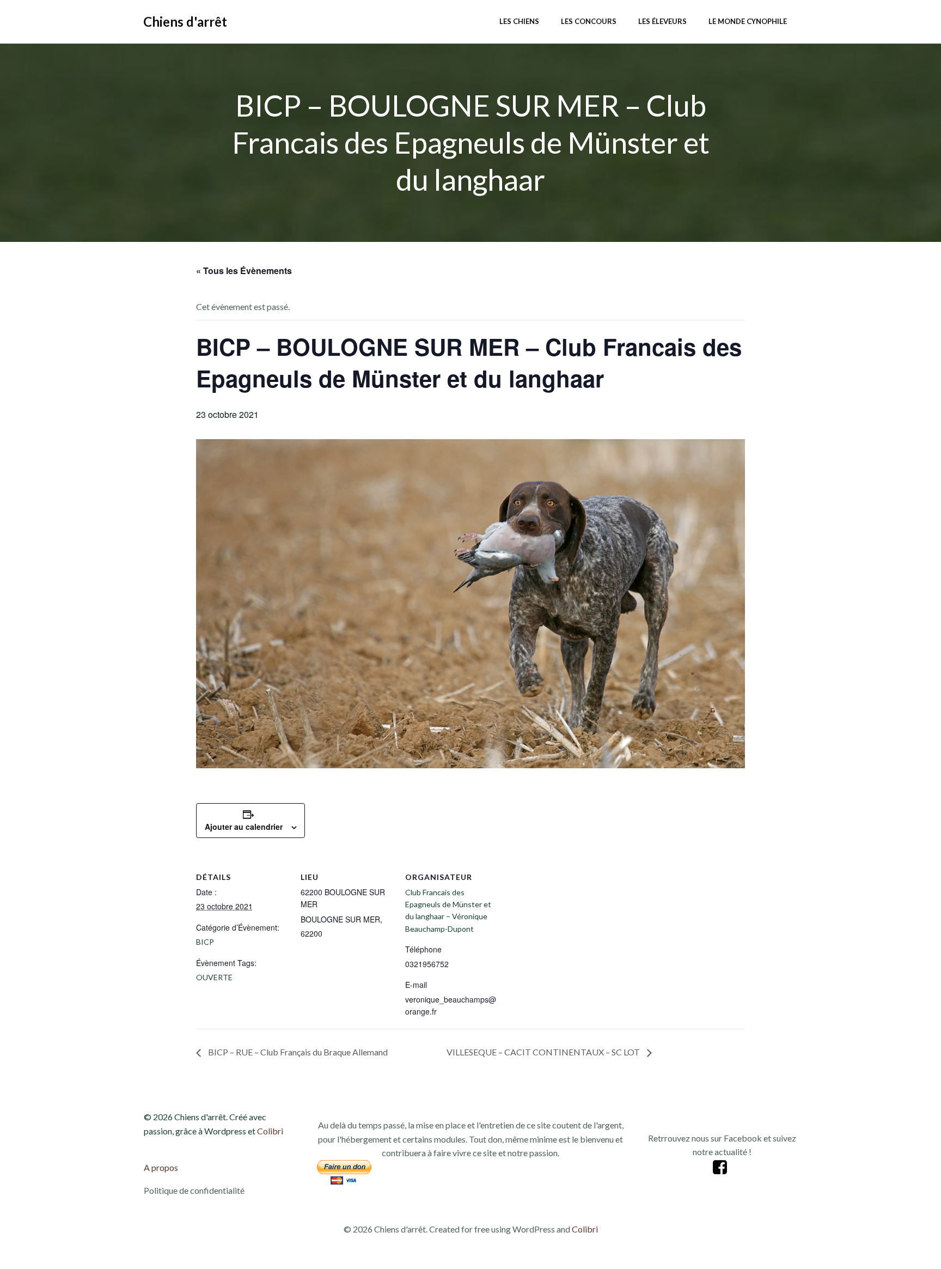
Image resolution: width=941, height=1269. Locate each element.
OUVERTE (214, 977)
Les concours (588, 21)
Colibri (270, 1131)
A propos (161, 1167)
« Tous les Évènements (244, 270)
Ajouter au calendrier (244, 826)
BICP (205, 941)
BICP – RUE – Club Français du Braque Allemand (297, 1052)
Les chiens (519, 21)
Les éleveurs (662, 21)
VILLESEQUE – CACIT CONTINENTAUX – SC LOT (544, 1052)
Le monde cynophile (747, 21)
